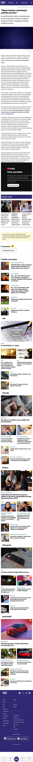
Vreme (15, 707)
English (15, 704)
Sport (4, 702)
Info (4, 700)
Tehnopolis (6, 721)
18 (7, 308)
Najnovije (10, 2)
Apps (2, 587)
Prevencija (4, 417)
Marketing (16, 715)
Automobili (6, 723)
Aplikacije (16, 724)
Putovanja (5, 711)
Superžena (5, 716)
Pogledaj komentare (8, 250)
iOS (2, 570)
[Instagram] (26, 693)
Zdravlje (5, 709)
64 (12, 246)
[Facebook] (19, 693)
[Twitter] (23, 693)
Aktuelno (12, 446)
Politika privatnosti (18, 722)
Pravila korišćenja (18, 720)
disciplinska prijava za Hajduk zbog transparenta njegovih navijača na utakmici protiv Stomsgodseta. (15, 112)
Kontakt (15, 729)
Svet (2, 360)
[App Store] (23, 738)
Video (14, 700)
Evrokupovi (14, 297)
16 (7, 285)
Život (4, 707)
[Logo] (3, 2)
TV (14, 702)
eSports (5, 718)
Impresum (15, 717)
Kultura (5, 714)
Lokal (4, 725)
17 (7, 274)
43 (7, 263)
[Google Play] (10, 738)
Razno (2, 343)
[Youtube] (29, 693)
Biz (3, 704)
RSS (14, 727)
